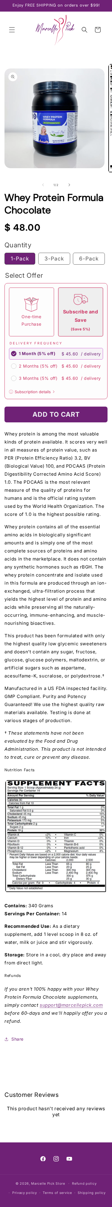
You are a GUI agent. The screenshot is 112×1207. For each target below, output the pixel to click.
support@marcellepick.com (71, 1005)
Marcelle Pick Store (48, 1183)
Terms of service (57, 1193)
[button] (12, 29)
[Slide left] (43, 184)
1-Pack (20, 258)
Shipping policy (92, 1193)
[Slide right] (69, 184)
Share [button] (17, 1039)
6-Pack (89, 258)
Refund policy (84, 1183)
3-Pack (54, 258)
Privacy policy (24, 1193)
